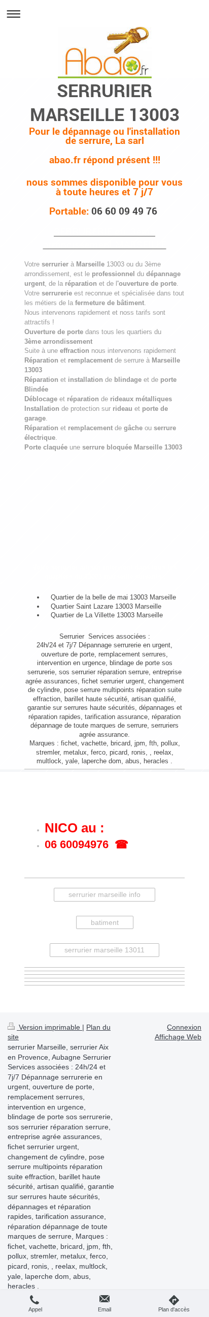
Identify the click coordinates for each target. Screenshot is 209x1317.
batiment (105, 922)
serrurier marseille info (104, 894)
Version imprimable (49, 1027)
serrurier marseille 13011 (104, 950)
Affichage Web (178, 1037)
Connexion (184, 1027)
